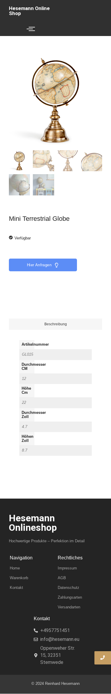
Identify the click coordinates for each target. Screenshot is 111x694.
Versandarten (69, 607)
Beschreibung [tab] (55, 324)
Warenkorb (19, 578)
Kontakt (16, 587)
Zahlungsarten (70, 597)
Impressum (67, 568)
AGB (62, 578)
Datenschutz (68, 587)
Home (15, 568)
